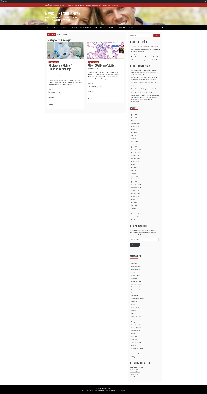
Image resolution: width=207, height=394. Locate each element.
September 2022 (136, 158)
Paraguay (134, 322)
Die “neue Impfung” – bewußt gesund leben (143, 70)
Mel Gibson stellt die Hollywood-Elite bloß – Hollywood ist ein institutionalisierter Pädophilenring (144, 99)
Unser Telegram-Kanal (136, 367)
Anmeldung (70, 5)
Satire (133, 333)
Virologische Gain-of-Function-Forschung (61, 67)
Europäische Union (136, 287)
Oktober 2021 (135, 190)
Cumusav (132, 376)
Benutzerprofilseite (96, 5)
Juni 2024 (134, 115)
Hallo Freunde (48, 5)
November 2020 (136, 211)
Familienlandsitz (135, 290)
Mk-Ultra (133, 313)
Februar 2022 (135, 179)
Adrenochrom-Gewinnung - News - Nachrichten (145, 95)
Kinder (74, 27)
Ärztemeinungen (54, 62)
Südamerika (134, 339)
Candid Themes (120, 390)
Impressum (56, 5)
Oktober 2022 (135, 155)
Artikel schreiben (107, 5)
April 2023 (134, 138)
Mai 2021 (134, 205)
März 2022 (134, 176)
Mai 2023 (134, 135)
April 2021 (134, 208)
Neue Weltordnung (136, 316)
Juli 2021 (133, 199)
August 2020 (135, 217)
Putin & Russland (136, 327)
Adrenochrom (135, 261)
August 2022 (135, 161)
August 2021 (135, 196)
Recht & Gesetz (85, 27)
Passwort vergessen (79, 5)
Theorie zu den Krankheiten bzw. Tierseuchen (144, 46)
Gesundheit (122, 27)
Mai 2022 (134, 170)
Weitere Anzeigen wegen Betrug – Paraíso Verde (145, 60)
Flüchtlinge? (64, 27)
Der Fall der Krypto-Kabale (148, 79)
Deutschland (135, 278)
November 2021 (136, 187)
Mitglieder (88, 5)
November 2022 (136, 153)
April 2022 (134, 173)
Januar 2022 (134, 182)
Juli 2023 (133, 129)
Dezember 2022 (136, 150)
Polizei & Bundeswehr (137, 325)
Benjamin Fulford (136, 269)
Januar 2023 (134, 147)
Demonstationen (136, 275)
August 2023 (135, 126)
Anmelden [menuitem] (5, 1)
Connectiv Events (135, 372)
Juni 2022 (134, 167)
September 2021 (136, 193)
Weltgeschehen (99, 27)
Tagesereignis (134, 374)
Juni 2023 (134, 132)
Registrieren (63, 5)
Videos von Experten (137, 354)
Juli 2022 (133, 164)
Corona (54, 27)
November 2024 (136, 112)
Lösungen (111, 27)
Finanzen (134, 293)
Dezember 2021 (136, 185)
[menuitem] (1, 1)
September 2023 (136, 123)
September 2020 (136, 214)
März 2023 (134, 141)
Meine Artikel (115, 5)
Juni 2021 (134, 202)
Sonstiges (131, 27)
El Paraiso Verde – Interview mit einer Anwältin (144, 57)
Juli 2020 (133, 219)
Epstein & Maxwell (136, 284)
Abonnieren (134, 245)
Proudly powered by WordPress (91, 390)
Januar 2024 (134, 120)
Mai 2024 (134, 118)
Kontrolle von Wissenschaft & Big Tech (142, 93)
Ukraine (133, 345)
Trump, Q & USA (136, 342)
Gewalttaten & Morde (137, 298)
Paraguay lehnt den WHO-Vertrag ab (142, 54)
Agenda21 (134, 263)
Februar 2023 (135, 144)
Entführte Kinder (136, 281)
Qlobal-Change (134, 369)
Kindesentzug (135, 307)
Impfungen (134, 301)
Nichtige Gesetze (136, 319)
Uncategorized (135, 351)
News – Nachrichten (63, 14)
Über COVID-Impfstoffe (101, 65)
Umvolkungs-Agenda (137, 348)
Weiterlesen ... (51, 104)
